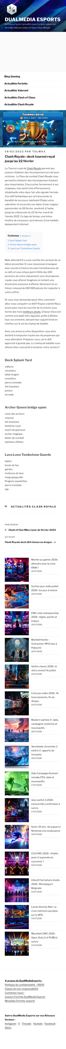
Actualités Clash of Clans (19, 97)
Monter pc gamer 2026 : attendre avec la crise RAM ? (44, 563)
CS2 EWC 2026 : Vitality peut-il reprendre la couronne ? (44, 857)
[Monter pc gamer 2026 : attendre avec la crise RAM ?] (17, 570)
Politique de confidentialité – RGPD (24, 984)
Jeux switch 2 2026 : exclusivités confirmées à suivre (45, 804)
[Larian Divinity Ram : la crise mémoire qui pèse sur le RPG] (17, 917)
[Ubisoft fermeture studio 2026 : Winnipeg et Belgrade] (17, 891)
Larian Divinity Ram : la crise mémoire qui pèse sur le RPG (44, 910)
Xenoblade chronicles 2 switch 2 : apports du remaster (44, 750)
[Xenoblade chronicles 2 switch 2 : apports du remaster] (17, 757)
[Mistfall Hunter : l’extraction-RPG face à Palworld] (17, 650)
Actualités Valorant (16, 90)
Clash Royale (34, 168)
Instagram (10, 1023)
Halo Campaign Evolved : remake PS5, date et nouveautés (45, 777)
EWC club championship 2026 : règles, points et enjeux (45, 617)
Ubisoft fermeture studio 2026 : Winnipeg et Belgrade (45, 884)
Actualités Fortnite (16, 83)
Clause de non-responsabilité (21, 988)
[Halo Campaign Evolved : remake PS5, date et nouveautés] (17, 784)
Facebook (50, 1023)
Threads (26, 1023)
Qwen (8, 1027)
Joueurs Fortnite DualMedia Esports (25, 996)
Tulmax (39, 151)
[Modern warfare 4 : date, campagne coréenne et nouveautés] (17, 730)
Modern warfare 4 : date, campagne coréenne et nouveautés (45, 723)
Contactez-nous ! (14, 992)
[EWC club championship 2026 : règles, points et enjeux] (17, 624)
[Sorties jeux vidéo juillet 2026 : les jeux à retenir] (17, 597)
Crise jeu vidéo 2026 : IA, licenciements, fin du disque (45, 697)
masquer (25, 236)
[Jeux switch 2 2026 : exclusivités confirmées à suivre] (17, 810)
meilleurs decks (32, 311)
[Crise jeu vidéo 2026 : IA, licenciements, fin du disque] (17, 704)
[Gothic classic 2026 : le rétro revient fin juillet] (17, 677)
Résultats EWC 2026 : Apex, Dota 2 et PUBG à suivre (44, 937)
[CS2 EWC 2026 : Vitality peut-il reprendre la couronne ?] (17, 864)
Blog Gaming (12, 76)
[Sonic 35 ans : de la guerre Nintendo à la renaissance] (17, 837)
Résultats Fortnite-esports (20, 1000)
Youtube (38, 1023)
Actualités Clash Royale (19, 104)
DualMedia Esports (33, 19)
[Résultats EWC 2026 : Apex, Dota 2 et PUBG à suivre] (17, 944)
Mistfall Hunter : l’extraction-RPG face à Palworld (44, 643)
